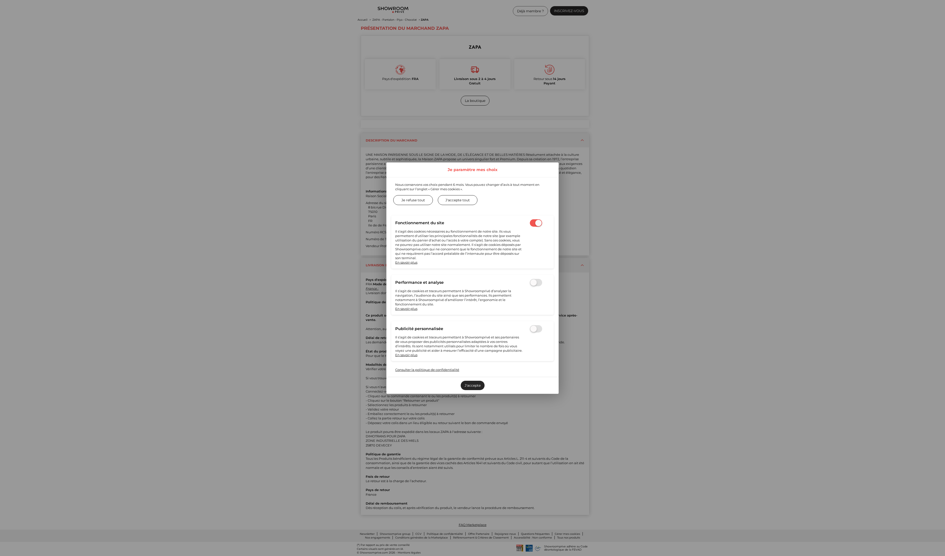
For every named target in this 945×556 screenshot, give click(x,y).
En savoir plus (406, 262)
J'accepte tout (457, 200)
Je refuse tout (413, 200)
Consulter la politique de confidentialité (427, 370)
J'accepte (473, 385)
